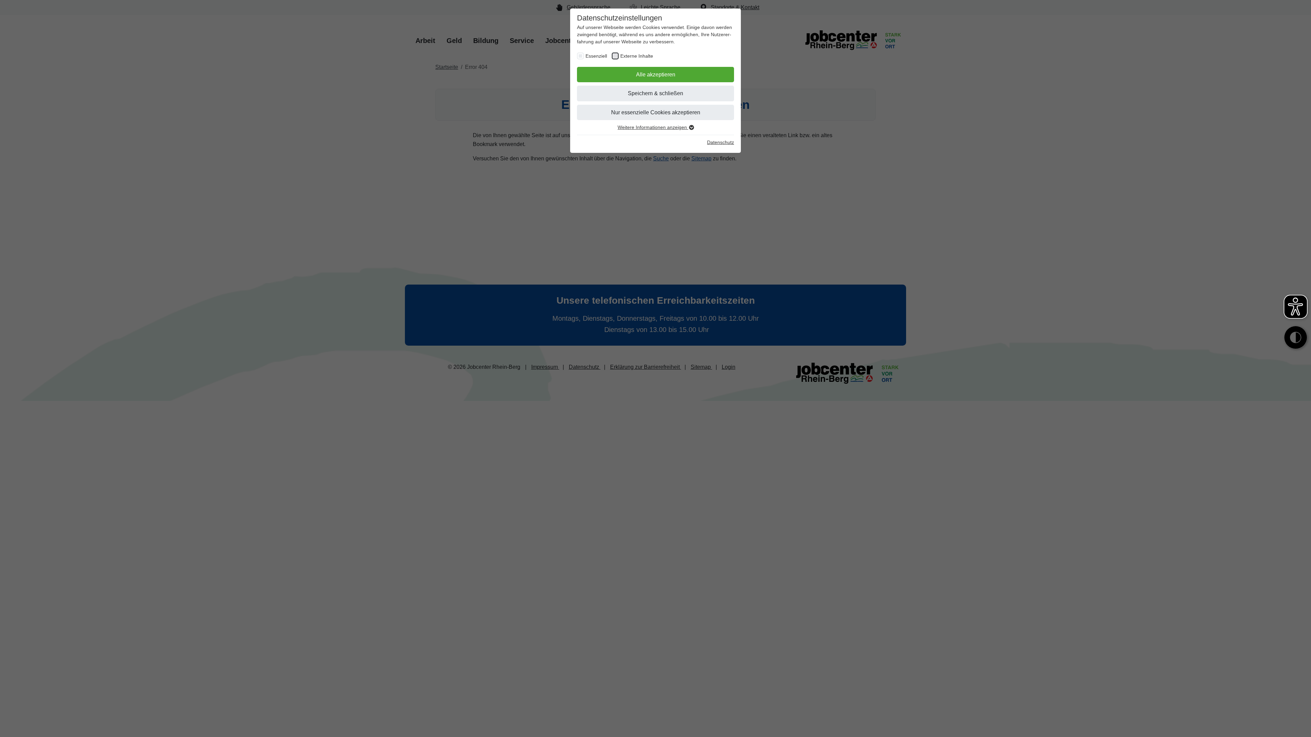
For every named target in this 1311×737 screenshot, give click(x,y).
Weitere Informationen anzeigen (653, 127)
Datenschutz (720, 142)
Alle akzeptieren (655, 74)
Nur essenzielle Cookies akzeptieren (655, 112)
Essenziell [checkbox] (596, 56)
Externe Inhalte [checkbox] (636, 56)
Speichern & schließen (655, 93)
